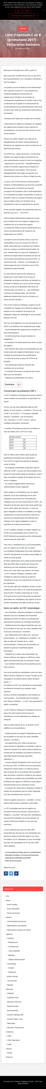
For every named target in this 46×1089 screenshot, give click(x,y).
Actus (8, 900)
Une (7, 896)
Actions (9, 917)
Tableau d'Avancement (16, 960)
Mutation (11, 955)
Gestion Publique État (15, 1015)
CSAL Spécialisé (13, 1040)
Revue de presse (13, 913)
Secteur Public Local (15, 1019)
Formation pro (13, 947)
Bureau (9, 1053)
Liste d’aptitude (14, 951)
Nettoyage (11, 1023)
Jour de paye (12, 981)
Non (27, 11)
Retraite (10, 985)
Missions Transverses (15, 1028)
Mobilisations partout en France (19, 930)
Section (9, 1049)
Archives (23, 28)
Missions (9, 989)
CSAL (9, 1036)
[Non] (43, 10)
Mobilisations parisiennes (17, 926)
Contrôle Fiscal (12, 998)
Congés (11, 968)
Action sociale (12, 976)
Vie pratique (11, 964)
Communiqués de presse (16, 921)
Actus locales (12, 904)
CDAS (9, 1044)
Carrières (10, 938)
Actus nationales (13, 909)
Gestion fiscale (12, 1006)
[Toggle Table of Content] (17, 384)
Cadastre (10, 993)
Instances (9, 1032)
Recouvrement (12, 1010)
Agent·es (9, 934)
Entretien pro (13, 942)
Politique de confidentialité (23, 16)
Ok (18, 11)
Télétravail (12, 972)
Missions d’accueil (14, 1002)
